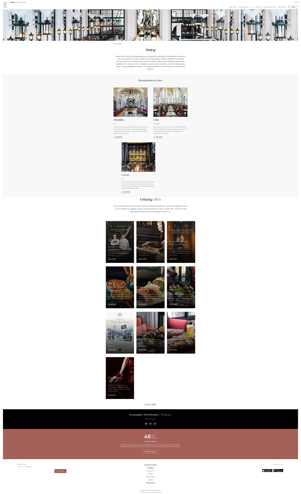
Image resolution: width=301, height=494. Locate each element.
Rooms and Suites (244, 7)
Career (150, 480)
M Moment (150, 468)
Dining (252, 7)
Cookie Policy (150, 483)
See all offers (151, 404)
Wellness (258, 7)
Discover (119, 137)
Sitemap (150, 474)
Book (294, 7)
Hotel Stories (233, 7)
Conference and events (269, 7)
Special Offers (282, 7)
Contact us (150, 471)
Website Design (158, 492)
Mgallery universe (150, 465)
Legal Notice (150, 477)
